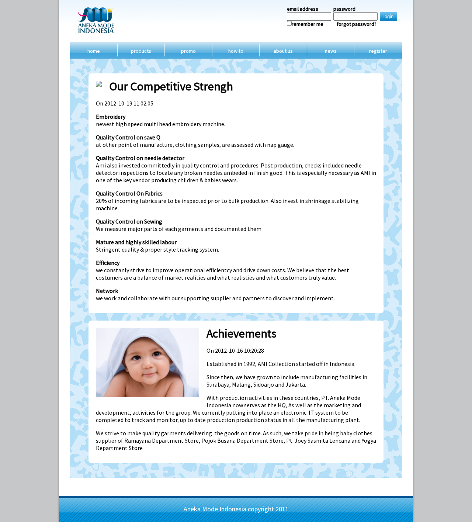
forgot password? (356, 24)
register (378, 51)
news (331, 51)
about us (283, 51)
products (141, 51)
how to (235, 51)
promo (188, 51)
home (93, 51)
